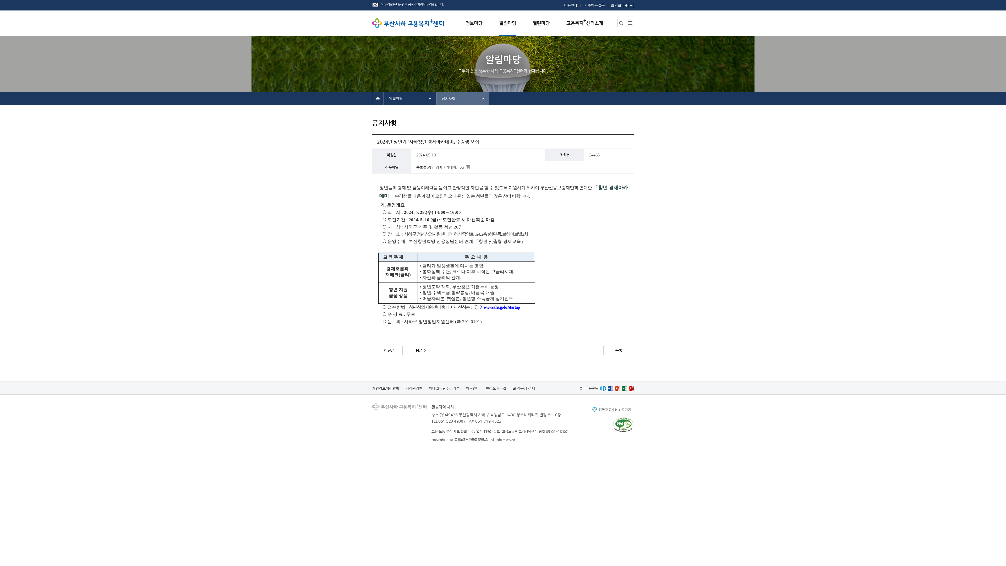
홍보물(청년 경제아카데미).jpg (440, 167)
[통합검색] (621, 23)
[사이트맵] (630, 23)
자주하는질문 (594, 5)
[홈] (378, 98)
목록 (618, 350)
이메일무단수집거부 (444, 388)
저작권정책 (414, 388)
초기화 (616, 5)
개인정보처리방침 (385, 388)
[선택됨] (507, 27)
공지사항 (448, 98)
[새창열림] (603, 388)
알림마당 (396, 98)
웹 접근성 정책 (523, 388)
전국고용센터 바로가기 (615, 410)
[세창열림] (623, 425)
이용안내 (571, 5)
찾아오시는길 (496, 388)
